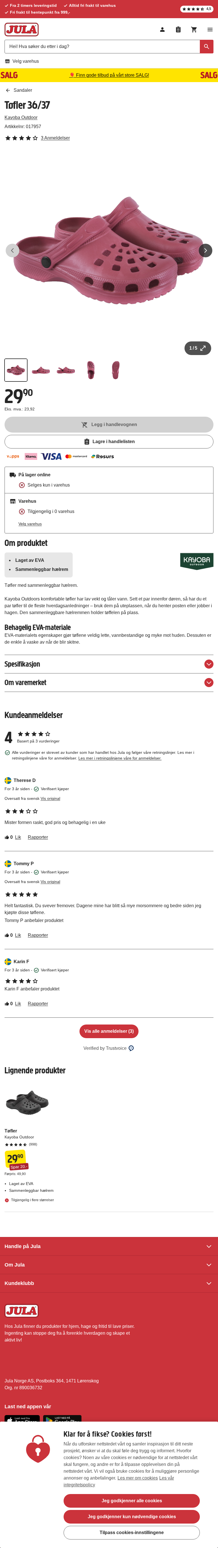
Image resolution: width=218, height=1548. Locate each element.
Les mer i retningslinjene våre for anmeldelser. (120, 758)
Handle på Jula (23, 1246)
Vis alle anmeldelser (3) (109, 1031)
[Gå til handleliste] (178, 29)
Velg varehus (25, 61)
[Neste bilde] (205, 250)
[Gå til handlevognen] (194, 29)
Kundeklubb (19, 1283)
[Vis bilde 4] (90, 370)
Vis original (50, 798)
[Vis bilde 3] (65, 370)
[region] (109, 1485)
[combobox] (109, 46)
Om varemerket (25, 682)
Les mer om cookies (138, 1478)
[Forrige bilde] (12, 250)
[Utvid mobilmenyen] (210, 29)
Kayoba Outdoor (21, 117)
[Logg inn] (162, 29)
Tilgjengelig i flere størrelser (32, 1200)
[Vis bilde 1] (16, 370)
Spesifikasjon (22, 664)
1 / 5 (193, 348)
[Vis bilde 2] (41, 370)
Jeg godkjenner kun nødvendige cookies (132, 1516)
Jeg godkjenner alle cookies (132, 1500)
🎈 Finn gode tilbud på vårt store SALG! (109, 75)
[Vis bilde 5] (115, 370)
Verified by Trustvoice (105, 1048)
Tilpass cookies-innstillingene (132, 1532)
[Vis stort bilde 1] (109, 250)
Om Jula (15, 1265)
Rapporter (38, 837)
